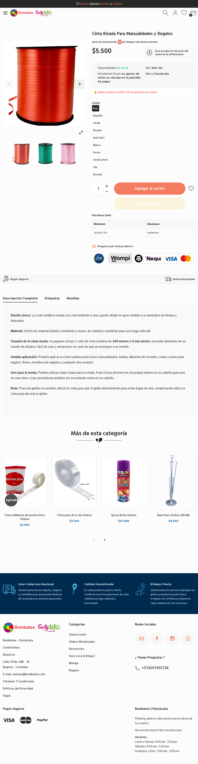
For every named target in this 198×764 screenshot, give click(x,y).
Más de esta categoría (99, 433)
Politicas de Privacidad (18, 688)
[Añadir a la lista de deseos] (191, 188)
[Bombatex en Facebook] (157, 638)
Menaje (73, 663)
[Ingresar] (175, 13)
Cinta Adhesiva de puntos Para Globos (25, 517)
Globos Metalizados (82, 641)
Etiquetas (52, 298)
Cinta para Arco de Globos (74, 515)
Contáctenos (11, 647)
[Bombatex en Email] (141, 638)
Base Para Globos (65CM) (173, 515)
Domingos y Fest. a (101, 4)
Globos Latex (77, 634)
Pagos (7, 695)
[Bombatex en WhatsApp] (188, 638)
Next (79, 84)
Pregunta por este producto (115, 246)
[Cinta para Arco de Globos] (74, 481)
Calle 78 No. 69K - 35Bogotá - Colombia (16, 665)
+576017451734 (155, 668)
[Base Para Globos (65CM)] (173, 481)
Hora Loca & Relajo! (82, 656)
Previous (10, 84)
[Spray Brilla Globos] (124, 481)
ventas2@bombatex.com (28, 674)
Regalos (74, 670)
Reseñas (73, 298)
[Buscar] (166, 13)
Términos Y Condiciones (18, 681)
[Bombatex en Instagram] (172, 638)
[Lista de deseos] (184, 13)
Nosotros (9, 654)
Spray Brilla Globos (123, 515)
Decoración (76, 649)
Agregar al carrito (150, 188)
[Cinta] (21, 154)
